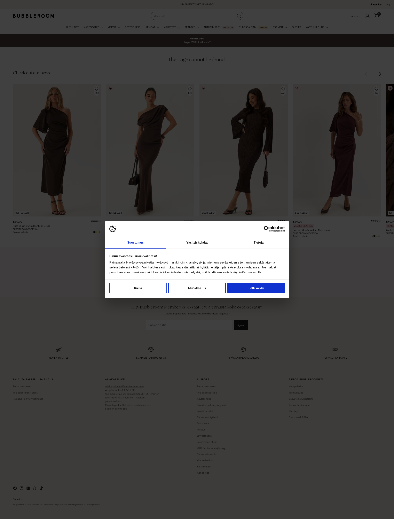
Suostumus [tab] (135, 242)
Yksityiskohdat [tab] (197, 242)
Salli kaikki (256, 288)
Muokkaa (194, 288)
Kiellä (138, 288)
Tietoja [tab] (258, 242)
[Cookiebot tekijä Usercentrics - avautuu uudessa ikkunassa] (267, 229)
